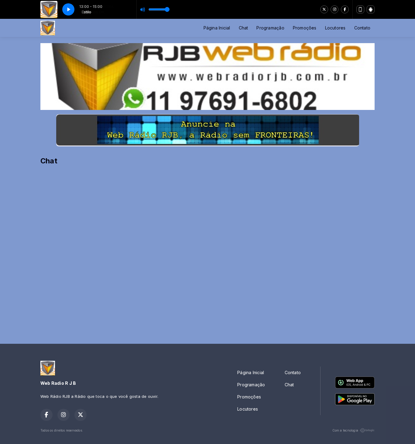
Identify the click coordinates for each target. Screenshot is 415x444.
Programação (270, 27)
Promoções (305, 27)
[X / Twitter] (324, 9)
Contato (362, 27)
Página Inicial (217, 27)
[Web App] (360, 9)
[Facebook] (345, 9)
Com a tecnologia (345, 430)
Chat (243, 27)
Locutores (335, 27)
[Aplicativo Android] (371, 9)
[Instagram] (334, 9)
